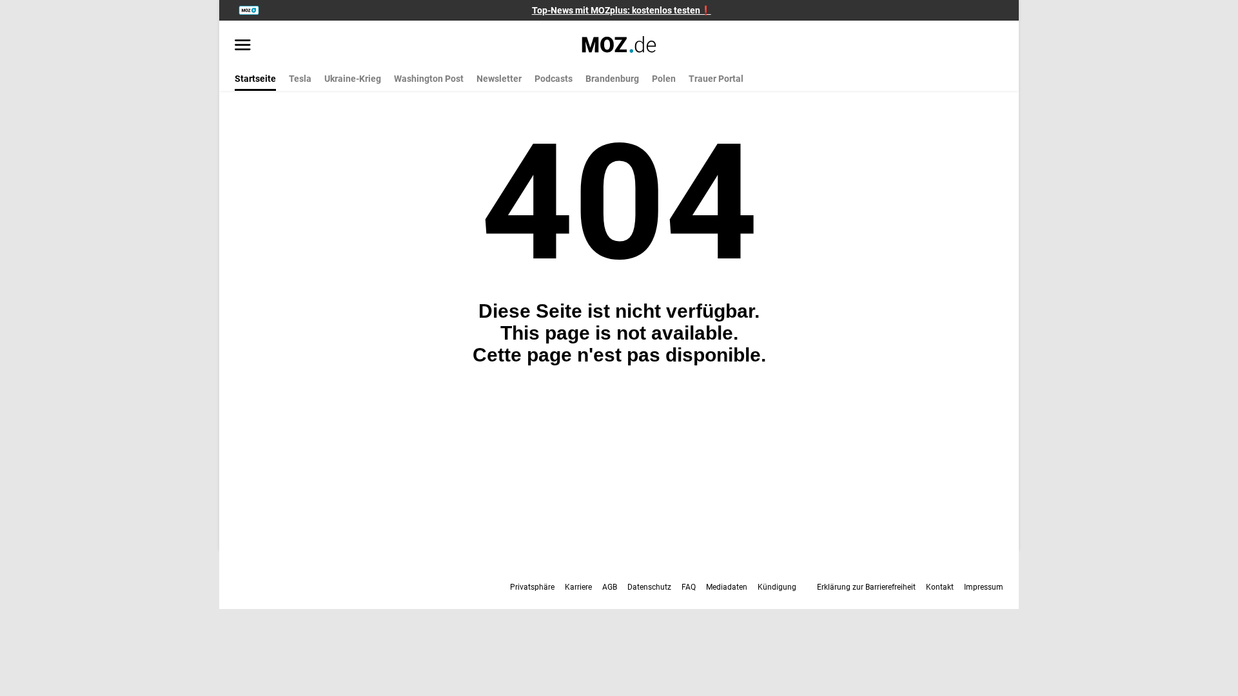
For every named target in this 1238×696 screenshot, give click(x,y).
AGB (609, 587)
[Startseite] (619, 44)
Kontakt (940, 587)
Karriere (578, 587)
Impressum (983, 587)
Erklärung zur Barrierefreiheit (866, 587)
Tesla (300, 78)
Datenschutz (649, 587)
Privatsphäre (532, 587)
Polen (664, 78)
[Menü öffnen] (243, 45)
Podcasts (554, 78)
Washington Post (429, 78)
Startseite (255, 78)
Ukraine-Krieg (352, 78)
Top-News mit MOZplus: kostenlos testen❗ (621, 10)
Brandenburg (612, 78)
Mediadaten (726, 587)
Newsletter (499, 78)
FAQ (689, 587)
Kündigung (777, 587)
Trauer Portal (716, 78)
